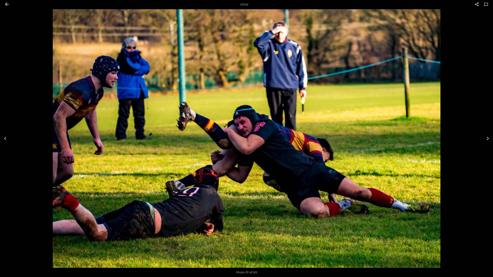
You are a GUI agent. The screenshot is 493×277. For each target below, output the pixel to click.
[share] (477, 4)
